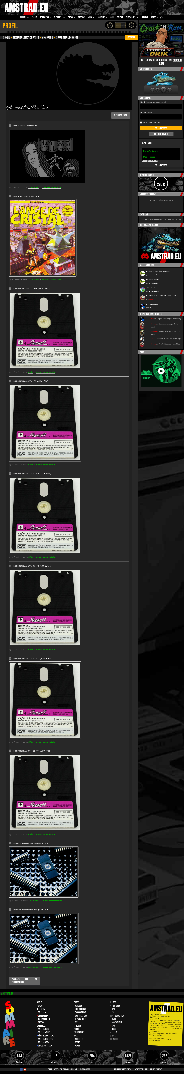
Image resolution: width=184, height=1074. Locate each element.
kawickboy (168, 1022)
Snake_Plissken (166, 1028)
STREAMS (81, 18)
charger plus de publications (24, 981)
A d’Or (113, 1035)
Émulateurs (79, 1032)
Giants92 (152, 1022)
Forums (40, 1005)
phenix (151, 299)
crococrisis (153, 275)
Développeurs (44, 1015)
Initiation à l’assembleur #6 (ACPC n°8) (30, 843)
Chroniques (131, 18)
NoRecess (178, 1024)
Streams (77, 1025)
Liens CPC (114, 1039)
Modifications (81, 1015)
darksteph (154, 331)
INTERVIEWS (44, 18)
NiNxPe (170, 1024)
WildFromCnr (154, 291)
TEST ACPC (33, 187)
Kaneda (153, 339)
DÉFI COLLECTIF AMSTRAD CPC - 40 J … (161, 296)
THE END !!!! (150, 288)
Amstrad (42, 1012)
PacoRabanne (154, 1026)
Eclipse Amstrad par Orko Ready (169, 319)
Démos (113, 1002)
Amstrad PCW (43, 1042)
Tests (77, 1042)
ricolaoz (171, 1026)
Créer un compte (161, 134)
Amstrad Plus (44, 1032)
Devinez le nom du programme (158, 271)
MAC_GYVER (162, 1024)
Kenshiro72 (177, 1022)
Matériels (41, 1025)
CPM (113, 1025)
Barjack (66, 1069)
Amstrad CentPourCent (27, 107)
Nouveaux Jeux (152, 304)
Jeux (75, 1035)
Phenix (167, 1016)
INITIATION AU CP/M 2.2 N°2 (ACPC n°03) (32, 658)
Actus (39, 1002)
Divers (153, 18)
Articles (78, 1039)
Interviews (41, 1009)
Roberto (178, 1026)
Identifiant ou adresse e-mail (153, 102)
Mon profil (47, 37)
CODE (112, 18)
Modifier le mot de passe (26, 37)
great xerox (160, 1022)
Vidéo (90, 18)
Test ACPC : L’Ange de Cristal (26, 196)
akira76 (151, 1040)
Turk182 (152, 1029)
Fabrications (80, 1012)
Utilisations (80, 1009)
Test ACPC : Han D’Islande (25, 126)
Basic (114, 1019)
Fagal (170, 1020)
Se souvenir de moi (151, 122)
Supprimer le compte (67, 37)
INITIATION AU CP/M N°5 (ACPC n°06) (30, 381)
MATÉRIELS (58, 18)
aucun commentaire (51, 187)
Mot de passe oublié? (150, 161)
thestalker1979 (176, 1028)
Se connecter (161, 165)
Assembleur (33, 901)
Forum (34, 18)
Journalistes (44, 1019)
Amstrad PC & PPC (45, 1039)
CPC (113, 1009)
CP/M (30, 372)
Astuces (78, 1005)
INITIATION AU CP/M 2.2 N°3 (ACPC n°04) (32, 566)
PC (113, 1012)
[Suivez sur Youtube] (25, 1069)
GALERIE (120, 18)
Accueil (23, 18)
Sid (158, 1027)
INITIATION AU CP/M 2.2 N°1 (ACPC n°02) (32, 751)
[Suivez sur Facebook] (21, 1069)
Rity (150, 308)
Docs (114, 1029)
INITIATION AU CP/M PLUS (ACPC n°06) (31, 289)
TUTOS (70, 18)
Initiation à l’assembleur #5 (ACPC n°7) (30, 910)
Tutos (76, 1002)
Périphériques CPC (46, 1035)
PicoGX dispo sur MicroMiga (170, 339)
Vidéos (76, 1029)
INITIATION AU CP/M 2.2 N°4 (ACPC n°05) (32, 473)
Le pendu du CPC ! (153, 279)
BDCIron (163, 1020)
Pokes (77, 1045)
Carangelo (153, 1027)
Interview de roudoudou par (161, 62)
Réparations (80, 1019)
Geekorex (153, 1016)
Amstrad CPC (43, 1029)
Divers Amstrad (45, 1045)
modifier (131, 37)
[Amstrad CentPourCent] (87, 73)
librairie (144, 18)
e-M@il (6, 37)
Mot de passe (146, 112)
